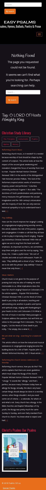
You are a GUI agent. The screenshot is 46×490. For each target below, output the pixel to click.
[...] (7, 158)
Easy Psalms (20, 22)
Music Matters (8, 222)
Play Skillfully (7, 165)
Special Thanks (9, 488)
